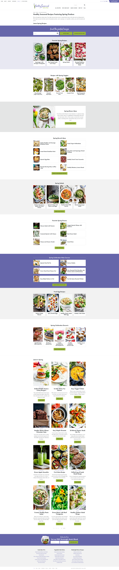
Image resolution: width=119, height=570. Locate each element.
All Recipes (58, 8)
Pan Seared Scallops (41, 562)
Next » (64, 528)
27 (61, 528)
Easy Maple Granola (59, 430)
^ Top (34, 568)
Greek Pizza (78, 554)
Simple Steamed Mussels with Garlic (41, 551)
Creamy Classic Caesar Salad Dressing (41, 559)
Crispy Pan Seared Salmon (41, 557)
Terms (56, 568)
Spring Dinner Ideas (70, 123)
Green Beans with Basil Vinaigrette (59, 513)
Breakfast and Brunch (59, 428)
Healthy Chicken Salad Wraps (77, 513)
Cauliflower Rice (59, 562)
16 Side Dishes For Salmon (59, 389)
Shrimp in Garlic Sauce (78, 551)
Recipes (37, 12)
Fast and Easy (65, 8)
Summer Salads (41, 510)
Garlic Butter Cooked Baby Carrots (59, 559)
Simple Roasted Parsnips (59, 557)
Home (2, 1)
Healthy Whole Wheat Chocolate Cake (41, 431)
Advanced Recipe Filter (79, 33)
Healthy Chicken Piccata (77, 553)
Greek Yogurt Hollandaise (41, 560)
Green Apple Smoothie (41, 472)
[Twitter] (105, 1)
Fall (85, 8)
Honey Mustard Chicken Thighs (77, 559)
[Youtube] (106, 1)
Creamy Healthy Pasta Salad (41, 513)
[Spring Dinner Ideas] (44, 117)
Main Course (74, 8)
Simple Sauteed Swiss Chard (59, 554)
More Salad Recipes (59, 211)
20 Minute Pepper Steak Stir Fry (77, 431)
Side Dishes (59, 510)
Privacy (53, 568)
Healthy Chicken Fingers (77, 557)
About (5, 1)
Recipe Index (66, 33)
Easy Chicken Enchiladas (77, 556)
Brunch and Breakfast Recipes (59, 173)
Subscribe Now (73, 542)
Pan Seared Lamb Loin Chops (41, 553)
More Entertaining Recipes (59, 284)
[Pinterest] (103, 1)
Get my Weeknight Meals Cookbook (114, 1)
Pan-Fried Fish (41, 554)
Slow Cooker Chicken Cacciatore (77, 560)
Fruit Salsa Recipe (59, 472)
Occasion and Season (42, 12)
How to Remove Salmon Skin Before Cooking (41, 556)
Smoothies (41, 470)
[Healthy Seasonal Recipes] (41, 8)
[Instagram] (102, 1)
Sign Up (18, 1)
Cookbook (14, 1)
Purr (85, 568)
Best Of (80, 8)
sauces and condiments (59, 470)
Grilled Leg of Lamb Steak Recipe (77, 473)
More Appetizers (59, 247)
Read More (42, 400)
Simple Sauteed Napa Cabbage (59, 551)
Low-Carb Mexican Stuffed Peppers (78, 562)
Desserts (41, 428)
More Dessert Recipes (59, 349)
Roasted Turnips (59, 553)
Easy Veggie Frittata (77, 389)
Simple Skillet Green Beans (59, 556)
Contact (9, 1)
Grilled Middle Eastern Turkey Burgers (41, 389)
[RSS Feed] (107, 1)
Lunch (77, 510)
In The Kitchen (24, 1)
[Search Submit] (84, 5)
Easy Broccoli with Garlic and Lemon (59, 560)
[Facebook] (101, 1)
